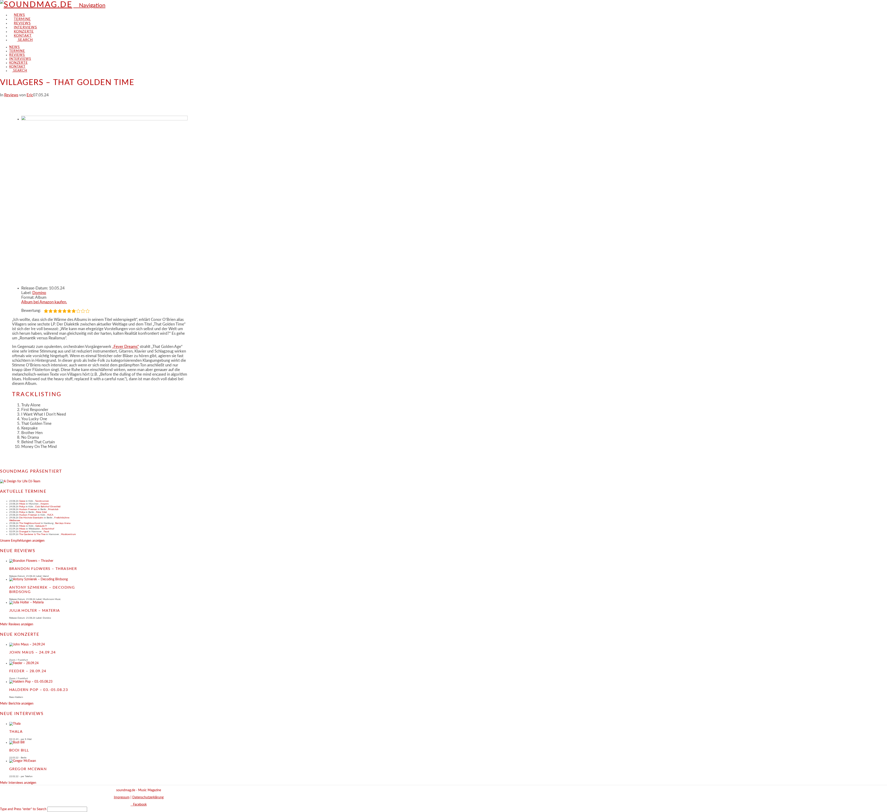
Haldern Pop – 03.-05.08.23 (38, 690)
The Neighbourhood (29, 523)
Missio (22, 504)
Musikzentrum (68, 534)
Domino (39, 293)
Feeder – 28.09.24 (27, 671)
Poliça (22, 506)
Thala (16, 731)
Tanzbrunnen (42, 501)
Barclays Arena (62, 523)
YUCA (50, 515)
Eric (30, 95)
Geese (22, 501)
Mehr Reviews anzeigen (16, 624)
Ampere (44, 504)
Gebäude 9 (41, 526)
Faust (46, 531)
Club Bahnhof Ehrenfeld (48, 506)
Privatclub (53, 509)
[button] (89, 5)
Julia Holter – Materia (34, 610)
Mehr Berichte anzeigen (16, 703)
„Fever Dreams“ (125, 347)
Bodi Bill (19, 750)
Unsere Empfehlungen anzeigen (22, 540)
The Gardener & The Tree (32, 534)
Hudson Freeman (28, 509)
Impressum (122, 797)
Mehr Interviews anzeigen (18, 783)
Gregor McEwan (28, 769)
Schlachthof (48, 529)
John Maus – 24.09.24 (32, 652)
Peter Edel (41, 512)
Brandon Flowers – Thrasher (43, 569)
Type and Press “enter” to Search (23, 809)
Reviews (11, 95)
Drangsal (23, 531)
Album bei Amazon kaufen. (44, 302)
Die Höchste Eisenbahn (31, 518)
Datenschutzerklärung (148, 797)
